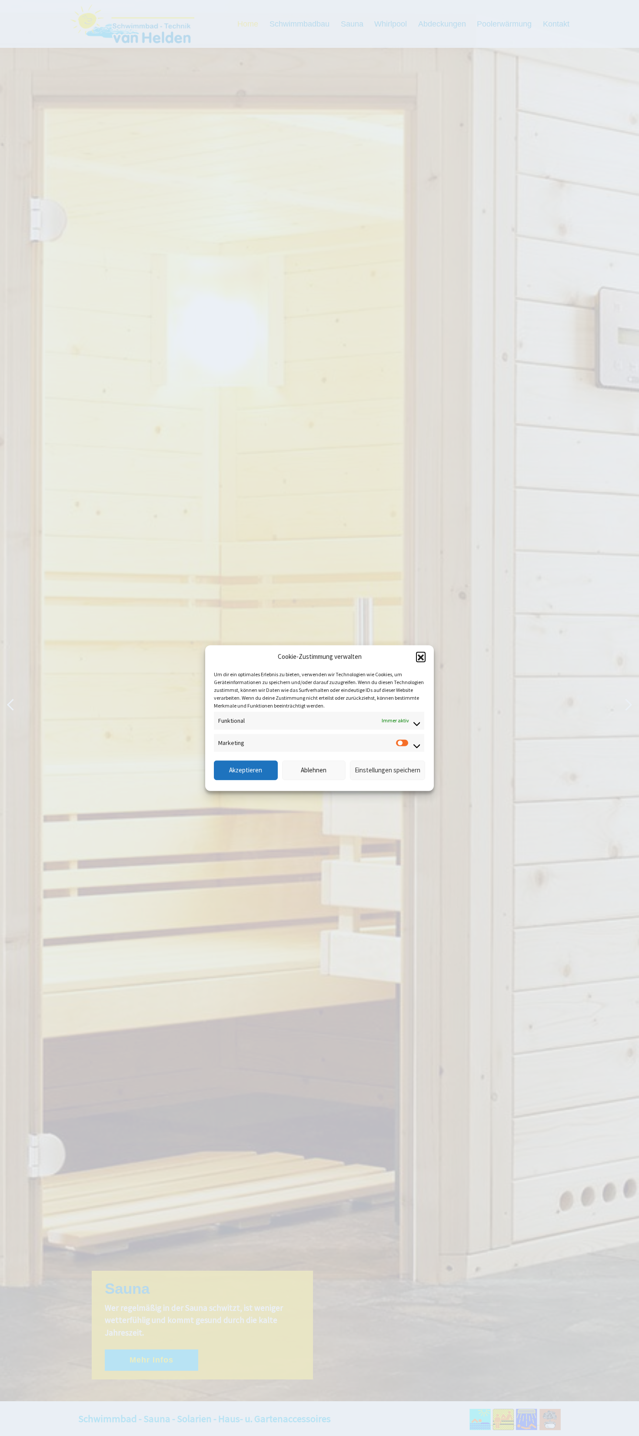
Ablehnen (313, 770)
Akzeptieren (245, 770)
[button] (420, 656)
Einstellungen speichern (387, 770)
